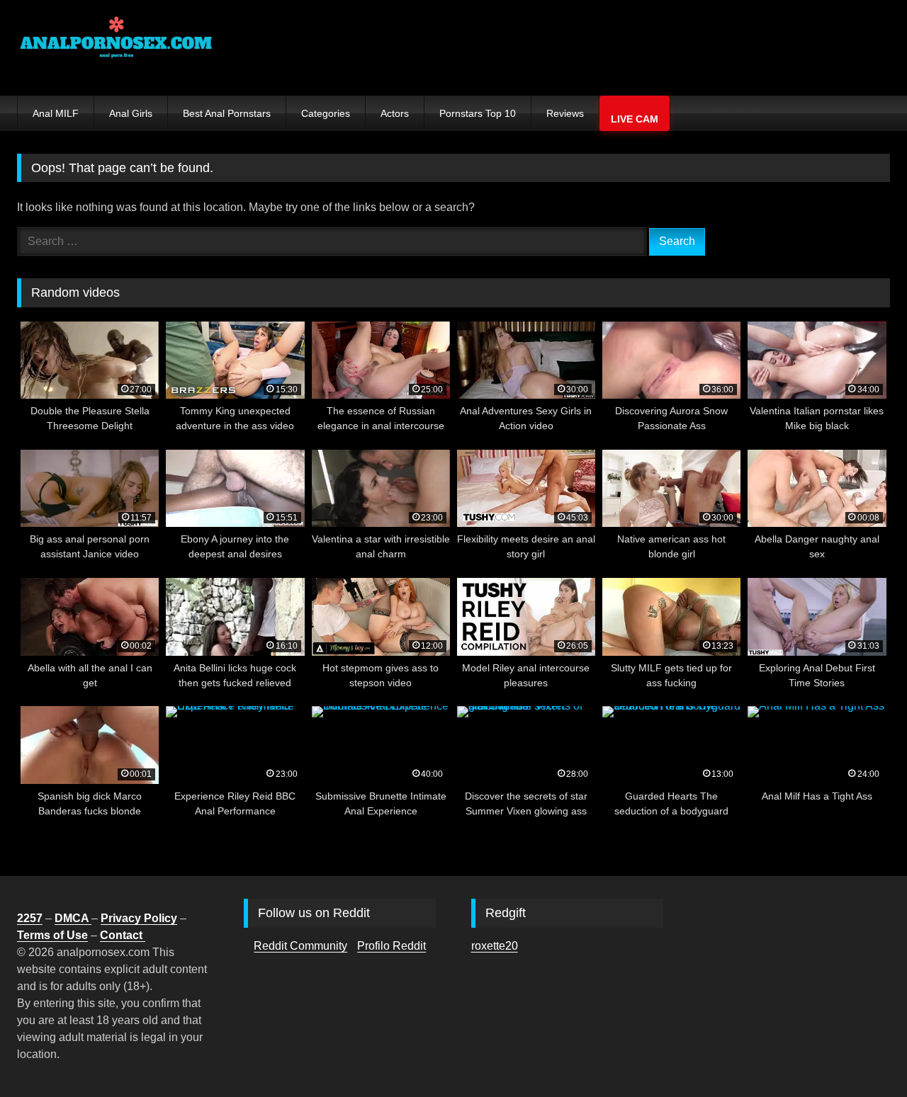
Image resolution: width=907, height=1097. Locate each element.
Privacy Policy (139, 918)
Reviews (565, 113)
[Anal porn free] (116, 47)
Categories (325, 113)
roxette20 (494, 946)
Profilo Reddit (391, 946)
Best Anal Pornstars (227, 113)
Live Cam (634, 119)
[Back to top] (863, 1055)
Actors (395, 113)
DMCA (73, 918)
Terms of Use (52, 935)
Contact (122, 935)
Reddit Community (300, 946)
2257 (30, 918)
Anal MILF (56, 113)
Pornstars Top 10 (477, 113)
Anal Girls (130, 113)
